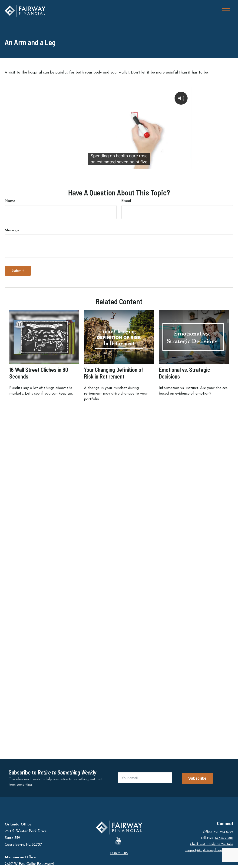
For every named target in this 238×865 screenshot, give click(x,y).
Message (12, 230)
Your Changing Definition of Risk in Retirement (113, 373)
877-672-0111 (224, 838)
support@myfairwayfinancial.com (209, 850)
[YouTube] (119, 841)
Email (126, 201)
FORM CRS (119, 853)
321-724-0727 (223, 832)
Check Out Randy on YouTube (211, 844)
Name (10, 201)
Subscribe (197, 778)
